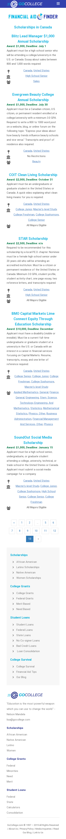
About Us (13, 828)
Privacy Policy (26, 828)
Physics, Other (37, 413)
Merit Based (23, 603)
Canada (27, 70)
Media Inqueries (43, 828)
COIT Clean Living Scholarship (33, 175)
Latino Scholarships (27, 567)
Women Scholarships (28, 577)
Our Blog (21, 677)
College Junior (24, 209)
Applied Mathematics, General (31, 392)
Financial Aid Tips (26, 671)
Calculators (13, 807)
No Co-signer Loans (28, 640)
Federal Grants (24, 598)
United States (41, 70)
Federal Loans (24, 630)
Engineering (32, 397)
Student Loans (25, 624)
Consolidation (15, 812)
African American (26, 561)
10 (36, 530)
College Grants (25, 593)
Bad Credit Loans (26, 646)
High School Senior (37, 75)
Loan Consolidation (28, 651)
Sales (36, 81)
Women (11, 750)
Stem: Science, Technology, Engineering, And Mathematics (35, 403)
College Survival (25, 666)
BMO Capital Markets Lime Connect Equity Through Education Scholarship (33, 318)
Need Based (23, 609)
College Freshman (24, 214)
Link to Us (38, 832)
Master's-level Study (45, 209)
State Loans (23, 635)
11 (45, 530)
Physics (48, 424)
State (10, 802)
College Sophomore (47, 214)
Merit (10, 781)
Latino (10, 745)
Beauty (36, 161)
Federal (11, 765)
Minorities (12, 771)
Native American (26, 572)
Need (10, 776)
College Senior (36, 220)
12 (54, 530)
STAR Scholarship (33, 238)
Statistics (36, 408)
